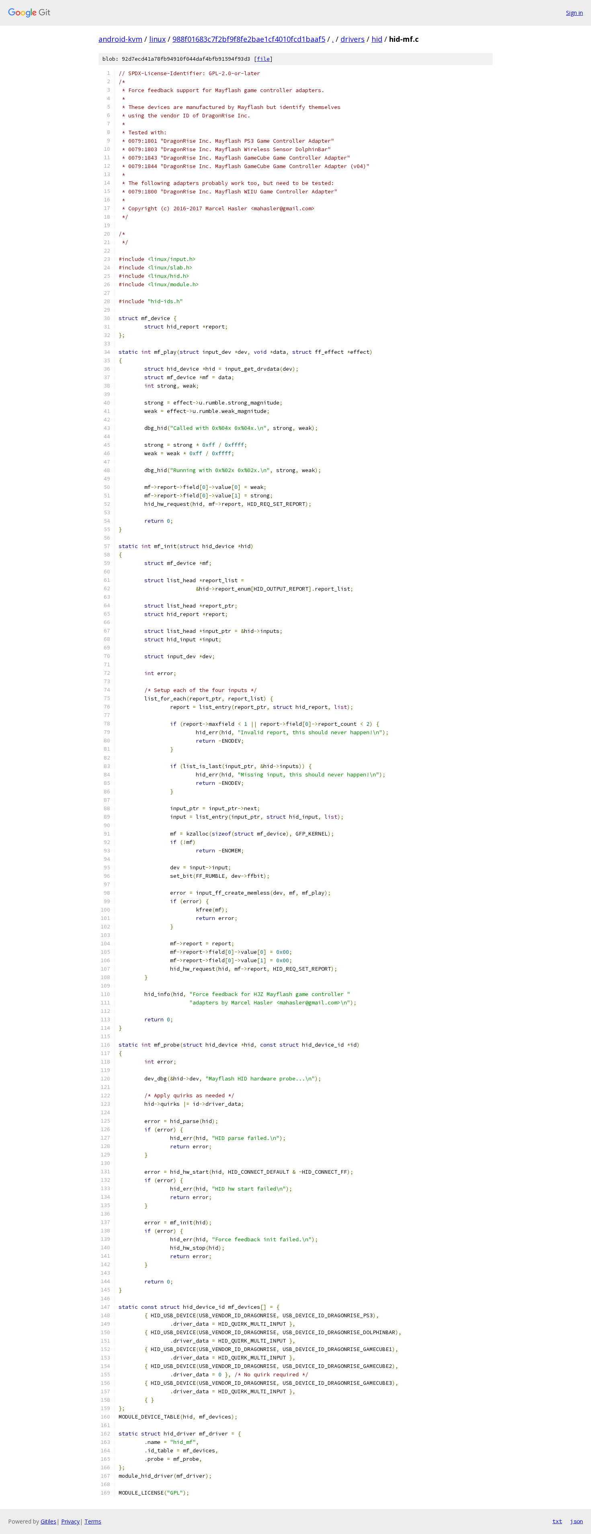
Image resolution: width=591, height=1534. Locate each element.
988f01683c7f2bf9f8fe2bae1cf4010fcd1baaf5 (248, 39)
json (576, 1521)
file (263, 58)
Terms (92, 1521)
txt (557, 1521)
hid (376, 39)
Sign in (574, 12)
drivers (353, 39)
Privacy (70, 1521)
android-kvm (120, 39)
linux (157, 39)
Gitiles (48, 1521)
